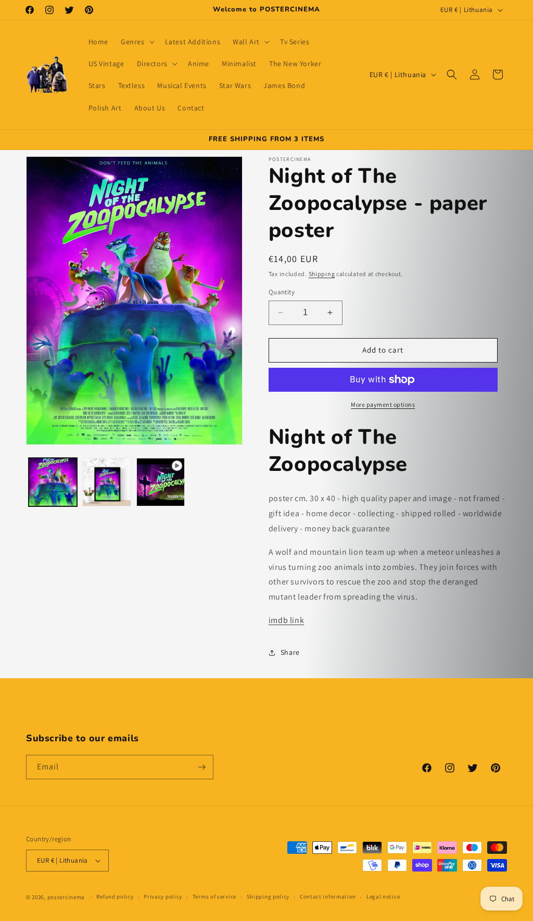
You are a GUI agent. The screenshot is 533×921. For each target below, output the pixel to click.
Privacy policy (163, 896)
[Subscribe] (201, 767)
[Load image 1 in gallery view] (53, 482)
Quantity (282, 292)
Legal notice (383, 896)
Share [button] (290, 652)
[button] (137, 42)
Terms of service (214, 896)
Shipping (322, 274)
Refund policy (114, 896)
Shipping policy (268, 896)
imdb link (286, 620)
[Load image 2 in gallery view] (106, 482)
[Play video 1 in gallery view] (160, 482)
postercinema (66, 897)
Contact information (328, 896)
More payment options (383, 404)
